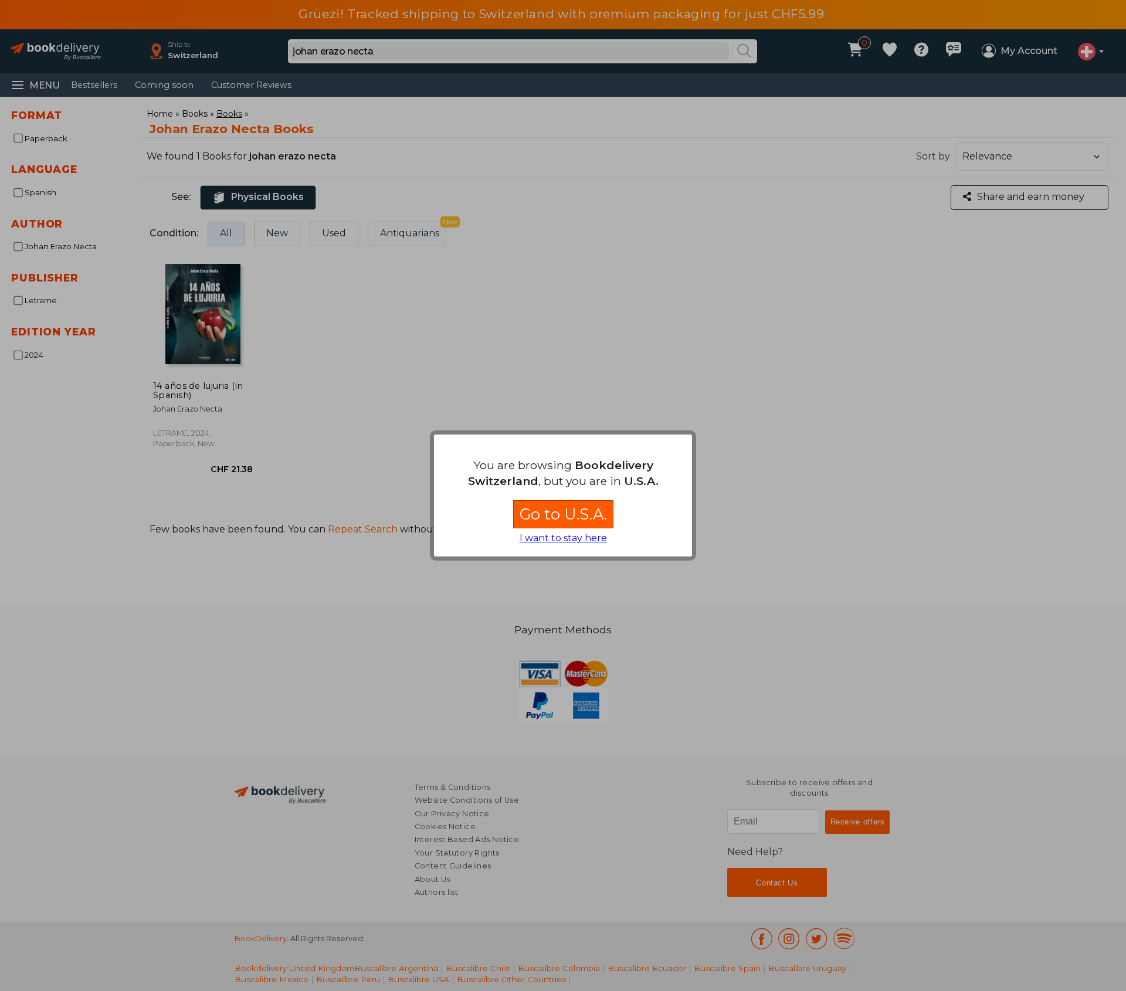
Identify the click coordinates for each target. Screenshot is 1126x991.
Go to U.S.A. (563, 514)
